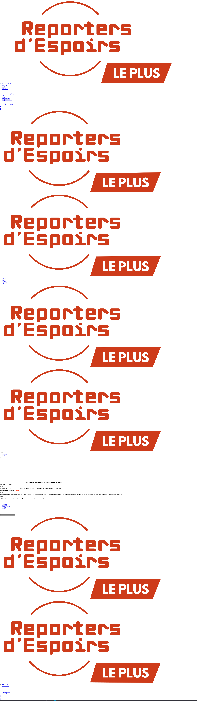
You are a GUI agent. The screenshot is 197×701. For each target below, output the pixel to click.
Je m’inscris (4, 97)
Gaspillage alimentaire (6, 506)
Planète (3, 86)
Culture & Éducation (5, 85)
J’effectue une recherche (6, 98)
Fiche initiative (4, 454)
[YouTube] (0, 108)
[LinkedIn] (0, 109)
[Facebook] (0, 106)
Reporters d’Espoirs (8, 102)
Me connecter (4, 91)
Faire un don (7, 103)
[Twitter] (0, 107)
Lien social (4, 507)
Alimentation (4, 504)
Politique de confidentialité (9, 104)
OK (55, 700)
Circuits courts (4, 505)
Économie (4, 88)
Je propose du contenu (6, 92)
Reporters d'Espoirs (4, 684)
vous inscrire (17, 490)
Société (3, 87)
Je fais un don (4, 95)
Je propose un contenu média (9, 94)
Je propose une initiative (8, 93)
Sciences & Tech (5, 89)
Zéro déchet (4, 508)
